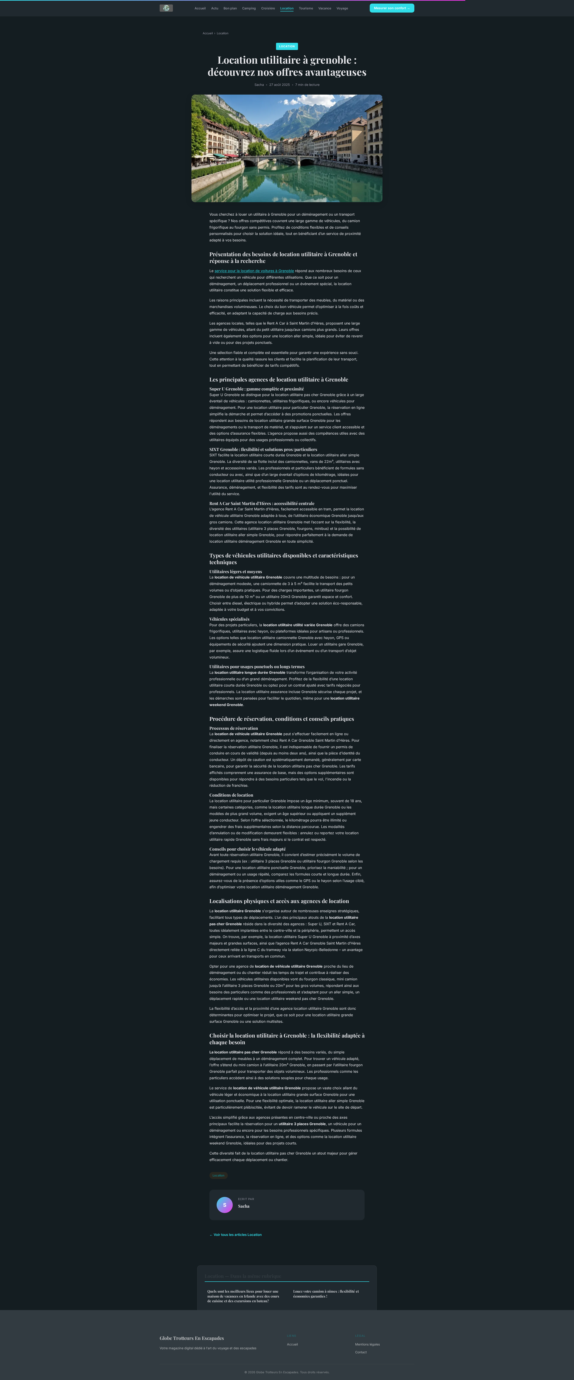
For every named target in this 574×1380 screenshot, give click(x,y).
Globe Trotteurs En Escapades (192, 1338)
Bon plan (230, 8)
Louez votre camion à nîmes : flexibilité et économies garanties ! (326, 1293)
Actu (214, 8)
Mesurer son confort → (392, 8)
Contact (361, 1352)
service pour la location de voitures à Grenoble (254, 271)
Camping (249, 8)
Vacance (324, 8)
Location (287, 8)
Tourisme (306, 8)
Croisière (268, 8)
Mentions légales (367, 1344)
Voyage (342, 8)
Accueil (200, 8)
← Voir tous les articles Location (235, 1235)
